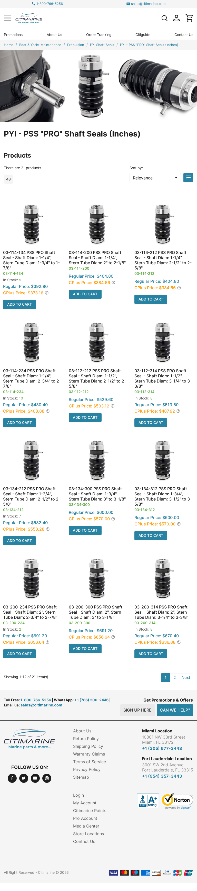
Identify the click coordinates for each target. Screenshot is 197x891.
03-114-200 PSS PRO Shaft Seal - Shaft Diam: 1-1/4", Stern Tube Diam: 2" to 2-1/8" (97, 257)
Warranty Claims (89, 754)
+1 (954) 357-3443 (162, 776)
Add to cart (19, 304)
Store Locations (88, 833)
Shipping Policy (88, 746)
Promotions (13, 34)
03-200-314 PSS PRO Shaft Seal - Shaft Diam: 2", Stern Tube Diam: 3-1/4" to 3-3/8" (161, 612)
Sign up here (137, 710)
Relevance (156, 178)
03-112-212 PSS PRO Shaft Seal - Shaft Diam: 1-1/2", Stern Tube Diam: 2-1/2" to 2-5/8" (97, 378)
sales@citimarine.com (148, 4)
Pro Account (85, 818)
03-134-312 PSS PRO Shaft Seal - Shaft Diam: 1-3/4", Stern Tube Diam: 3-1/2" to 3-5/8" (163, 496)
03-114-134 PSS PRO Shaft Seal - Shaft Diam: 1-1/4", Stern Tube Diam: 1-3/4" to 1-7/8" (31, 260)
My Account (84, 802)
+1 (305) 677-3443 (162, 748)
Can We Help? (175, 710)
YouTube (35, 778)
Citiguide (142, 34)
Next (186, 677)
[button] (8, 17)
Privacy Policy (87, 769)
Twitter (23, 778)
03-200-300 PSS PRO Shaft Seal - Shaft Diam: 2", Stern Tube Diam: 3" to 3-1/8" (95, 612)
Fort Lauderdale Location (167, 758)
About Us (54, 34)
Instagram (46, 778)
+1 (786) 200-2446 (91, 700)
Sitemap (81, 777)
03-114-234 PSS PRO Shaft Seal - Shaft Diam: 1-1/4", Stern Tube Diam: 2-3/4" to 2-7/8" (32, 378)
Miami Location (157, 730)
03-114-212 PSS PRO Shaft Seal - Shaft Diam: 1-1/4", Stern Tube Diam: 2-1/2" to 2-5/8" (163, 260)
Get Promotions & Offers (168, 700)
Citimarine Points (89, 810)
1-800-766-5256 (49, 4)
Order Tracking (99, 34)
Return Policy (86, 738)
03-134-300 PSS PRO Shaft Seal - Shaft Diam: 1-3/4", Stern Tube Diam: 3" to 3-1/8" (97, 494)
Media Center (86, 826)
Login (78, 795)
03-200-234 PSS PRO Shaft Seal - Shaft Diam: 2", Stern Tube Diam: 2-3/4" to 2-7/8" (30, 612)
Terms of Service (89, 761)
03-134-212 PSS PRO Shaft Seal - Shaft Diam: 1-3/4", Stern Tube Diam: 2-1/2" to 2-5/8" (31, 496)
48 (8, 179)
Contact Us (183, 34)
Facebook (12, 778)
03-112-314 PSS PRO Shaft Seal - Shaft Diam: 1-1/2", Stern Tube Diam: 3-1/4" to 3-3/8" (163, 378)
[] (164, 18)
